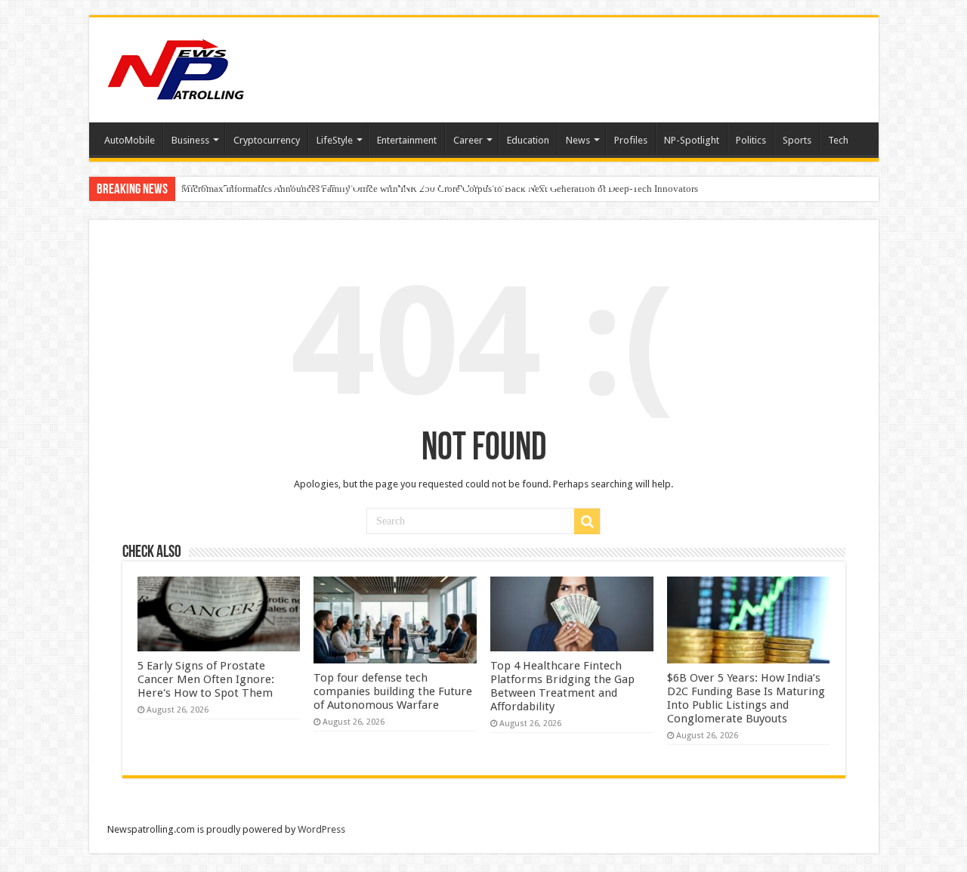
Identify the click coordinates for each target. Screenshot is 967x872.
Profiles (630, 140)
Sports (797, 140)
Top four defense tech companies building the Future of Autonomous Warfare (393, 691)
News (578, 140)
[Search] (587, 521)
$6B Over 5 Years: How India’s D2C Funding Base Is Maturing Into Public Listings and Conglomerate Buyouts (746, 698)
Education (528, 140)
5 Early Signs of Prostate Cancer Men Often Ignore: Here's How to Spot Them (205, 679)
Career (468, 140)
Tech (838, 140)
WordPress (321, 829)
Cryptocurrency (266, 140)
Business (190, 140)
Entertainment (407, 140)
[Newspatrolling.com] (176, 67)
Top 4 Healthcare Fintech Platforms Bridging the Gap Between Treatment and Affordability (562, 686)
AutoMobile (129, 140)
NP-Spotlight (691, 140)
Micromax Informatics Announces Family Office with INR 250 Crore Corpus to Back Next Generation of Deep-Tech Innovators (439, 188)
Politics (751, 140)
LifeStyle (335, 140)
